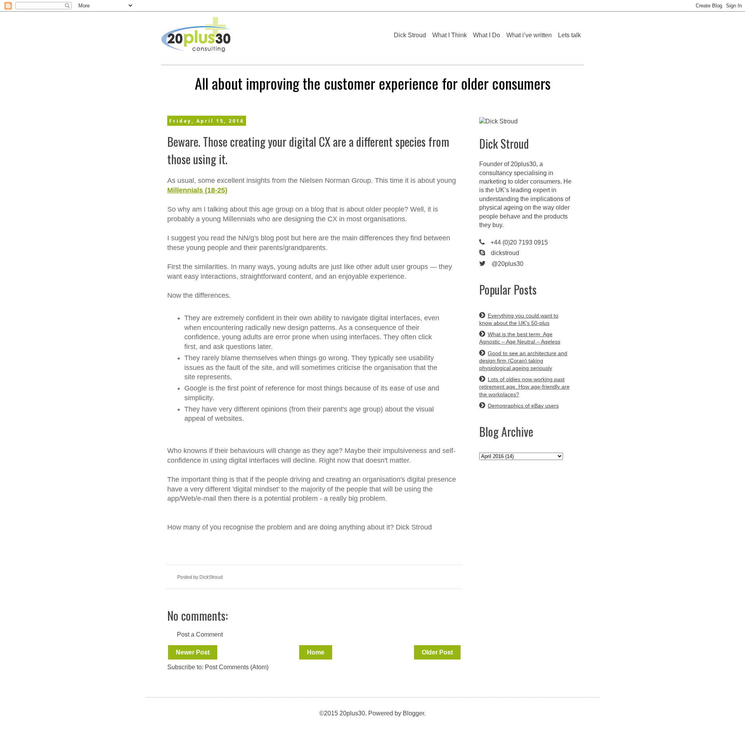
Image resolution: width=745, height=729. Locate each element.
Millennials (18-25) (197, 190)
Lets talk (569, 35)
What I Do (486, 35)
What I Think (449, 35)
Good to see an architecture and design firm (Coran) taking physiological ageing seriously (523, 360)
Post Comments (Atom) (237, 667)
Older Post (437, 652)
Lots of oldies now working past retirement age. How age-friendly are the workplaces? (524, 386)
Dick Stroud (410, 35)
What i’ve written (529, 35)
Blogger (413, 713)
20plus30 (523, 164)
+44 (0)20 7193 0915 (519, 242)
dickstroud (505, 253)
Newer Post (193, 652)
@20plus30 (507, 263)
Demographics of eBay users (523, 406)
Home (315, 652)
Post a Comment (200, 634)
